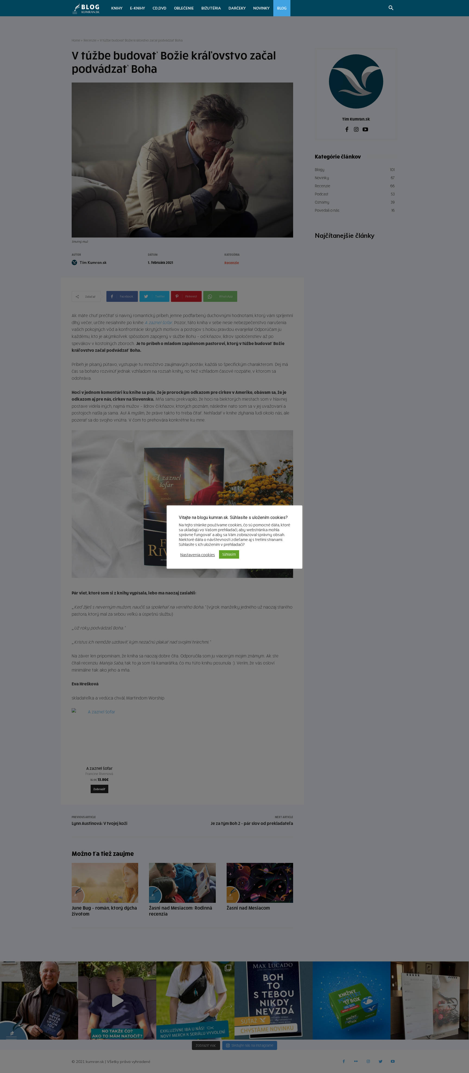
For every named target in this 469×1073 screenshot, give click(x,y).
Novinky (261, 8)
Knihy (116, 8)
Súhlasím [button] (229, 554)
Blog (282, 8)
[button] (390, 8)
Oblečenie (184, 8)
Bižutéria (211, 8)
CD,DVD (159, 8)
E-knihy (137, 8)
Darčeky (237, 8)
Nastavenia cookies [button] (197, 554)
